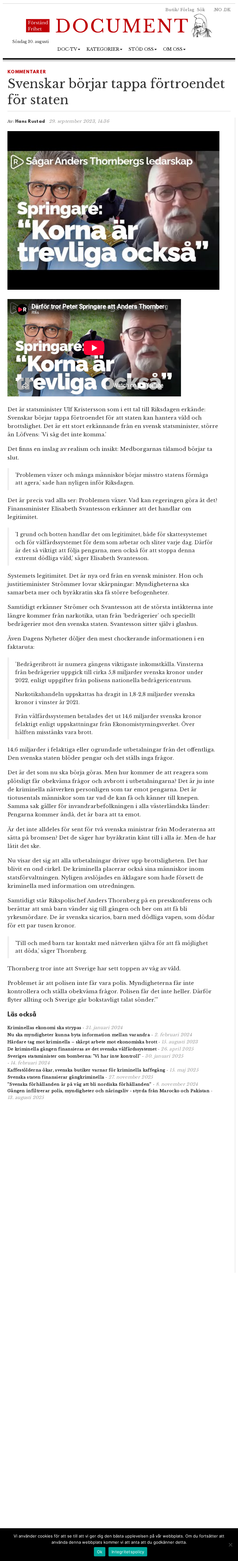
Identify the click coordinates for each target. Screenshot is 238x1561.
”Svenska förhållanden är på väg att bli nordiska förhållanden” (79, 1084)
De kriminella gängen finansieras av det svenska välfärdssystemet (81, 1049)
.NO (218, 9)
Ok (100, 1551)
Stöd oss (141, 49)
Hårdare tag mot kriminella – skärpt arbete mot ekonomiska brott (82, 1042)
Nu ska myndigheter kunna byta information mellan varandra (78, 1034)
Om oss (173, 49)
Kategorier (102, 49)
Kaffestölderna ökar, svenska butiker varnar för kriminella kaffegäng (86, 1070)
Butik (171, 9)
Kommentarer (26, 72)
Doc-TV (67, 49)
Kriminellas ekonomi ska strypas (44, 1027)
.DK (227, 9)
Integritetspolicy (128, 1551)
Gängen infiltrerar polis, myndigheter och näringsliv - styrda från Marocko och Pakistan (108, 1090)
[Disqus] (113, 1186)
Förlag (187, 9)
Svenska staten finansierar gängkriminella (55, 1077)
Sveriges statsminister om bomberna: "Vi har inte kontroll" (74, 1056)
